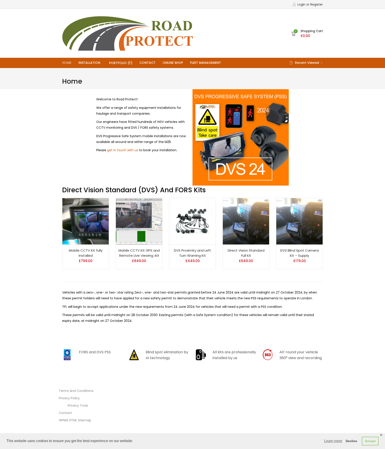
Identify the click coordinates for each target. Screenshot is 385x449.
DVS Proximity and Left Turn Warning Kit (192, 253)
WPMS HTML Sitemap (75, 420)
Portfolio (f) (120, 63)
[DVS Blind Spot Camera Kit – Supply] (299, 221)
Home (66, 62)
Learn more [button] (333, 441)
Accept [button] (370, 441)
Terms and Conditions (76, 391)
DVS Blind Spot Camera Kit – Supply (299, 253)
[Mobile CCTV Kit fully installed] (85, 221)
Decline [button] (351, 441)
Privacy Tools (78, 405)
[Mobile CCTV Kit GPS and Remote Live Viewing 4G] (139, 221)
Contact (147, 62)
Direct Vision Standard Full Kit (246, 253)
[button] (307, 33)
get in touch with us (122, 150)
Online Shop (173, 62)
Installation (89, 62)
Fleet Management (205, 62)
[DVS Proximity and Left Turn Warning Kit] (192, 221)
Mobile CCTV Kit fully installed (85, 253)
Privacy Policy (69, 398)
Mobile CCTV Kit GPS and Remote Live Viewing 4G (139, 253)
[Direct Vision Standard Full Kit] (246, 221)
